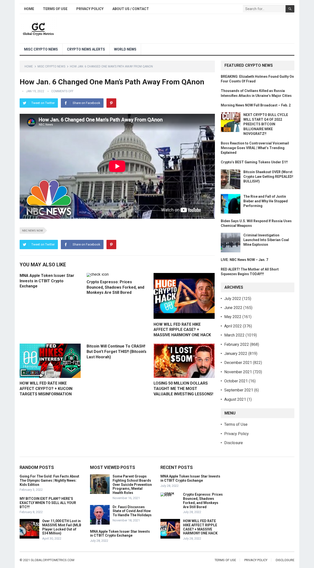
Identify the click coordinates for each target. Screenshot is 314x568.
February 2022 (236, 344)
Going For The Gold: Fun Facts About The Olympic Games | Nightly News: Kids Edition (49, 480)
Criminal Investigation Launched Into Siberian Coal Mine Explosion (266, 239)
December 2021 (238, 362)
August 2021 (235, 399)
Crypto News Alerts (86, 49)
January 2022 (235, 353)
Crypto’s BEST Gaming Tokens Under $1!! (254, 162)
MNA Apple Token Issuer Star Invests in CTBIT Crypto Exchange (47, 280)
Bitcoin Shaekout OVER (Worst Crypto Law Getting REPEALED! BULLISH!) (268, 176)
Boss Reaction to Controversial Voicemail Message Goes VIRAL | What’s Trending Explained (255, 148)
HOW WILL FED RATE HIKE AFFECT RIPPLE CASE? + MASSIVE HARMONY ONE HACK (182, 329)
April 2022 (233, 326)
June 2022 (233, 307)
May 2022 (232, 316)
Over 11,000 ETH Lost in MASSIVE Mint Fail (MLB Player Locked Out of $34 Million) (61, 527)
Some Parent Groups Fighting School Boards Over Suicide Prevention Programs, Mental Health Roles (132, 484)
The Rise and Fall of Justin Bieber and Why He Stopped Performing (265, 201)
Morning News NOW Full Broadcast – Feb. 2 (256, 105)
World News (125, 49)
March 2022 (234, 335)
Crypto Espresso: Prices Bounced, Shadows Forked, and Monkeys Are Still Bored (115, 287)
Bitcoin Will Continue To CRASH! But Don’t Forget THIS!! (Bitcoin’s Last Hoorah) (116, 351)
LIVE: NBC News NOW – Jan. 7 (244, 260)
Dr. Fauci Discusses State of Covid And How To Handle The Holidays (132, 511)
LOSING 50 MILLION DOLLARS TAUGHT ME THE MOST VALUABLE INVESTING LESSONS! (183, 388)
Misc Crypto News (41, 49)
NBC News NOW (32, 230)
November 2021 (238, 372)
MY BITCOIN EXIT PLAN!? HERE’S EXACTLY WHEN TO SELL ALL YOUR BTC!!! (48, 503)
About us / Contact (130, 9)
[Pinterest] (111, 103)
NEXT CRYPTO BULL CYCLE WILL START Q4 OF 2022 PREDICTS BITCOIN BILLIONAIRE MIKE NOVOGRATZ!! (265, 124)
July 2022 (232, 298)
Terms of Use (55, 9)
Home (29, 9)
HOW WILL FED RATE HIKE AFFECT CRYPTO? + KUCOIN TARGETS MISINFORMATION (46, 388)
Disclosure (233, 442)
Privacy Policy (90, 9)
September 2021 (238, 390)
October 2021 (236, 381)
